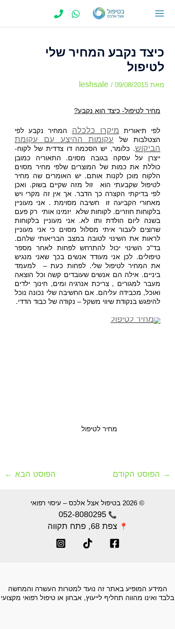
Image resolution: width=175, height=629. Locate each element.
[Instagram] (61, 543)
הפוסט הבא (30, 474)
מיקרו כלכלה (95, 130)
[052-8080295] (75, 13)
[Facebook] (114, 543)
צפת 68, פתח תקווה (82, 526)
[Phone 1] (58, 13)
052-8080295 (82, 514)
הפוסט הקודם (142, 474)
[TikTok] (87, 543)
